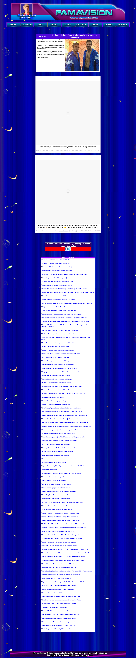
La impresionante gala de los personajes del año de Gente (59, 334)
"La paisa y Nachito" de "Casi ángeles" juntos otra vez (58, 278)
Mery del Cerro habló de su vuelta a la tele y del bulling (58, 564)
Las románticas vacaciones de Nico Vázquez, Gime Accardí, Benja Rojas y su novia (67, 303)
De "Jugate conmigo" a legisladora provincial (56, 357)
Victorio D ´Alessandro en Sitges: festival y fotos (56, 382)
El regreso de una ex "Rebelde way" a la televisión (57, 484)
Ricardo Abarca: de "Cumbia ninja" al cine (55, 506)
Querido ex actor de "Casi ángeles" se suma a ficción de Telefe (60, 513)
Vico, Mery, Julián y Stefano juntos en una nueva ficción (59, 585)
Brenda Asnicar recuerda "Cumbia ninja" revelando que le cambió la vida (64, 288)
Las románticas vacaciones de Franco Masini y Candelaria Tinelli (62, 411)
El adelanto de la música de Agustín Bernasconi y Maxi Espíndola (61, 473)
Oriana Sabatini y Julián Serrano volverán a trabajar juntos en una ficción (64, 415)
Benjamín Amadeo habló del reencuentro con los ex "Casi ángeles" (62, 314)
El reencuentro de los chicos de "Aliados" (54, 462)
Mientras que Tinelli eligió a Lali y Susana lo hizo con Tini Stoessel (62, 538)
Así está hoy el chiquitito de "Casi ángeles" (55, 607)
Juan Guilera (63, 231)
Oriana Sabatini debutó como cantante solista (55, 611)
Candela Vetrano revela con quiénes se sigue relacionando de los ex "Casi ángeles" (66, 426)
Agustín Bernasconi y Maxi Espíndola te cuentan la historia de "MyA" (63, 466)
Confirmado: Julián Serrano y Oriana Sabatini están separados (61, 535)
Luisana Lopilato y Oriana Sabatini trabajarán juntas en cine (60, 419)
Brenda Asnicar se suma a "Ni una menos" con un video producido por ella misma (66, 553)
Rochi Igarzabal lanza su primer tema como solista (57, 451)
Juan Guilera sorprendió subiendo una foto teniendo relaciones (61, 596)
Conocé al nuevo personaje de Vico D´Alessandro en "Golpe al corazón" (63, 437)
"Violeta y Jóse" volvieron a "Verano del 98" (55, 259)
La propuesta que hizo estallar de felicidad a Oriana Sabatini (60, 372)
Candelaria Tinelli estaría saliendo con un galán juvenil (59, 267)
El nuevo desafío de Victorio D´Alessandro (54, 593)
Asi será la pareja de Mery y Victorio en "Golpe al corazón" (60, 545)
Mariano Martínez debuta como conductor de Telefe (57, 281)
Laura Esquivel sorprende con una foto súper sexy (57, 270)
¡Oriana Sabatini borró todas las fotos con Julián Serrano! (59, 368)
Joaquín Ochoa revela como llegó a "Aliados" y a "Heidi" (59, 625)
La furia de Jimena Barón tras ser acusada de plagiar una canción (62, 386)
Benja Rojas (64, 150)
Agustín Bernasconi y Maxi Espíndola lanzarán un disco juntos (61, 574)
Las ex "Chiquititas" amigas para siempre (54, 401)
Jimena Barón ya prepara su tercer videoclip (55, 361)
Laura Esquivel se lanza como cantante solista (56, 495)
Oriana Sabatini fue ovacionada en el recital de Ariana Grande (61, 520)
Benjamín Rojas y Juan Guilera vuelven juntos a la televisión (74, 36)
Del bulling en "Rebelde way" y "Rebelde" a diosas (57, 629)
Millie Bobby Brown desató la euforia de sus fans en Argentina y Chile (63, 560)
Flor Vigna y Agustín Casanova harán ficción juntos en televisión (61, 408)
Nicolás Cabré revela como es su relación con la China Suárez (60, 459)
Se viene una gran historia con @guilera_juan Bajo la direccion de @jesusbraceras (68, 147)
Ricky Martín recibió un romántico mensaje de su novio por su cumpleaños (64, 274)
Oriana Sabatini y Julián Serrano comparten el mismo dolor (60, 516)
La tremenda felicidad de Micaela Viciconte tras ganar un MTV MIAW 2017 (65, 549)
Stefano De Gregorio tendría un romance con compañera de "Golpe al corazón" (66, 422)
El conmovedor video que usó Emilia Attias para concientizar (60, 622)
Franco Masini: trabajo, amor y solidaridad (55, 477)
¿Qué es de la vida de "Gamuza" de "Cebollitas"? (57, 509)
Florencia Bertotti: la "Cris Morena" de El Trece (57, 578)
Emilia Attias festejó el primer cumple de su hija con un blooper (61, 353)
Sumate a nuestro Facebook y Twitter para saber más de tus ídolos (68, 245)
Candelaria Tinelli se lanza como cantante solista (57, 285)
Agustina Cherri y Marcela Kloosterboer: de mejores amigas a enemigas (64, 527)
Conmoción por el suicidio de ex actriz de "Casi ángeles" (59, 299)
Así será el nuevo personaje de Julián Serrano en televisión (59, 440)
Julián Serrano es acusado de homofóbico (54, 296)
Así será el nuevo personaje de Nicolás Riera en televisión (59, 567)
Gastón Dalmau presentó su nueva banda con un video (58, 589)
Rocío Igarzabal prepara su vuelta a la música (56, 487)
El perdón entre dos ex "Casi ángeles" (53, 397)
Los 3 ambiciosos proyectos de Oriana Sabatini (56, 444)
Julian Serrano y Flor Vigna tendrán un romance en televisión (60, 614)
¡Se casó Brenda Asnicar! (49, 469)
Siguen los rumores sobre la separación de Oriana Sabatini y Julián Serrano (65, 582)
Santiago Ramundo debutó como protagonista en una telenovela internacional (65, 321)
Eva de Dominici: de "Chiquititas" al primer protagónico (59, 542)
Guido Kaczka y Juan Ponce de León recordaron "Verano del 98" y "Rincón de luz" (67, 571)
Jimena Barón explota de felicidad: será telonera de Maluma (60, 330)
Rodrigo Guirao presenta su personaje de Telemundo (58, 350)
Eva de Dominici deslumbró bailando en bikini (56, 375)
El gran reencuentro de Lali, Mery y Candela (55, 307)
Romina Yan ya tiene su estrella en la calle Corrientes (58, 531)
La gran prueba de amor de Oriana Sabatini (55, 455)
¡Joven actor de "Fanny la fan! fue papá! (54, 480)
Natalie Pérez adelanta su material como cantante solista (59, 310)
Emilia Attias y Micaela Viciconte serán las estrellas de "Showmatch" (63, 524)
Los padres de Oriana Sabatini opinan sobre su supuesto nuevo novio (62, 502)
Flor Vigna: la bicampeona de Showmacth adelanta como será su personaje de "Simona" (68, 292)
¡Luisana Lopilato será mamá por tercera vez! (56, 263)
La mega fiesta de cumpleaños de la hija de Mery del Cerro (59, 448)
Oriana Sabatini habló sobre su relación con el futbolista (59, 491)
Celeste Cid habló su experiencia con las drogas (56, 404)
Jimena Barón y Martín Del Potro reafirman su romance (59, 618)
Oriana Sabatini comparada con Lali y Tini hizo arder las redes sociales (63, 556)
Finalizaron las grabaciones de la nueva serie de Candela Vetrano (61, 600)
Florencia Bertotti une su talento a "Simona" (55, 390)
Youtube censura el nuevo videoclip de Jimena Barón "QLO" (60, 364)
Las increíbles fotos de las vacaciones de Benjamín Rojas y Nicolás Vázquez (64, 317)
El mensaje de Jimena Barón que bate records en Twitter (59, 603)
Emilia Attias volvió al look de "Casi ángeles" (56, 346)
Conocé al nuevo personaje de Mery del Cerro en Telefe (58, 433)
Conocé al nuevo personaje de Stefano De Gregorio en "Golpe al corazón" (64, 430)
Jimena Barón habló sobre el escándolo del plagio (57, 379)
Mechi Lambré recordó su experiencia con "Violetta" (58, 343)
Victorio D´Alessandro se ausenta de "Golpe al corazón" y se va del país (63, 393)
